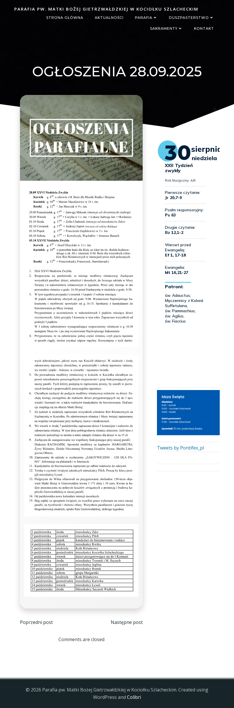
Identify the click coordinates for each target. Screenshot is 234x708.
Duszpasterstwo (189, 17)
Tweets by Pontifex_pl (180, 448)
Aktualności (109, 17)
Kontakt (204, 28)
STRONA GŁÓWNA (64, 17)
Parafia (143, 17)
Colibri (134, 697)
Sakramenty (163, 28)
